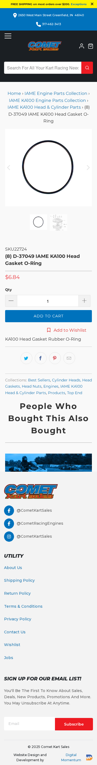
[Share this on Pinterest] (55, 358)
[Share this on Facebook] (41, 358)
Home (15, 93)
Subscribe (74, 724)
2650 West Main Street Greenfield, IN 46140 (51, 15)
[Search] (87, 68)
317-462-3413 (51, 24)
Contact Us (15, 632)
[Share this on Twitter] (26, 358)
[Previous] (9, 167)
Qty (8, 289)
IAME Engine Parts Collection (56, 93)
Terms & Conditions (23, 606)
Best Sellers (39, 380)
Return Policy (17, 593)
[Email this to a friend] (69, 358)
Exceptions (78, 4)
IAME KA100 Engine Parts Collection (47, 100)
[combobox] (42, 68)
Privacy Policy (17, 619)
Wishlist (12, 644)
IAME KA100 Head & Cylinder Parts (44, 107)
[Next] (88, 167)
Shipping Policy (19, 580)
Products (56, 392)
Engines (50, 386)
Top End (74, 392)
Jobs (8, 657)
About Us (13, 567)
